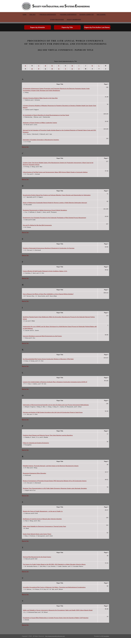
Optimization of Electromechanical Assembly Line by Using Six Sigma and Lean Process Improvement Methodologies (56, 405)
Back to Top (25, 147)
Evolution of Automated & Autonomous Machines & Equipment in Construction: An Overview (48, 248)
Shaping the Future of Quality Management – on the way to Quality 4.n (43, 511)
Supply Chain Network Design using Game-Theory (37, 534)
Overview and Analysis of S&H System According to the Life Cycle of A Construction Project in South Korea (53, 412)
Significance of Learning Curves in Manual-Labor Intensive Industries (42, 519)
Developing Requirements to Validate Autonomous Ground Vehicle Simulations (45, 210)
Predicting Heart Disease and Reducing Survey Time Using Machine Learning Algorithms (48, 435)
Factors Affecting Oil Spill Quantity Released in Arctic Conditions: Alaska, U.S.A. (45, 271)
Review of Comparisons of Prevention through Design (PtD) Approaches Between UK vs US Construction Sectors (54, 480)
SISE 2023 (32, 14)
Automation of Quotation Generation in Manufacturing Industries (41, 139)
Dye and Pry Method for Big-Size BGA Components (37, 225)
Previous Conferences (48, 14)
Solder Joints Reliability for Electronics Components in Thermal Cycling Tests (44, 526)
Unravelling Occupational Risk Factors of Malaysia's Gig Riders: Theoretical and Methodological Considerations (54, 587)
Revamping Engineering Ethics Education (34, 473)
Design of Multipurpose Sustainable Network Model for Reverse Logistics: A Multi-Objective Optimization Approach (55, 202)
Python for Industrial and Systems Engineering (36, 443)
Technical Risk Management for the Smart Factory (37, 557)
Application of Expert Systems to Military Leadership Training (40, 122)
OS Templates (105, 636)
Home (24, 14)
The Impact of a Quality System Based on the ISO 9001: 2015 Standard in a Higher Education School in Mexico (54, 564)
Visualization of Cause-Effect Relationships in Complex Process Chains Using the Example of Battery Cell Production (55, 617)
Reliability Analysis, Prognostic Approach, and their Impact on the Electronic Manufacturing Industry (51, 465)
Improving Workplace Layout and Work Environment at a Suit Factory (42, 336)
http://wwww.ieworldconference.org (55, 636)
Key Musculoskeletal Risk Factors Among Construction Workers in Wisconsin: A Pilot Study (48, 359)
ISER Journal (101, 14)
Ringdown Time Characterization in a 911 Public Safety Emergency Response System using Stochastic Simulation (55, 488)
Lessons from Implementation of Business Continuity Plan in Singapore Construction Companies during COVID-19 (55, 382)
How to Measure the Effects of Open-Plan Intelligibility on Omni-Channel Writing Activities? (48, 294)
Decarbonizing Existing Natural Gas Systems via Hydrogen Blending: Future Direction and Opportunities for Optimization (57, 195)
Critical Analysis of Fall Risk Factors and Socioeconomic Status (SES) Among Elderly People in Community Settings (55, 172)
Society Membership (74, 19)
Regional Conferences (68, 14)
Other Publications (57, 19)
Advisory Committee (86, 14)
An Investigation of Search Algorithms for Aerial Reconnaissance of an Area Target (46, 115)
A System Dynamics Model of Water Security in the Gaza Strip (40, 98)
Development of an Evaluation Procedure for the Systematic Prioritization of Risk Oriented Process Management (54, 217)
